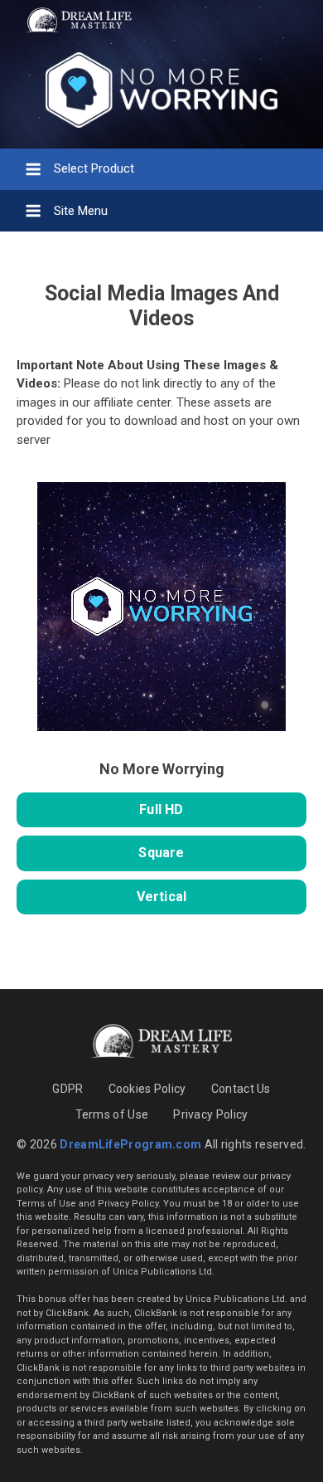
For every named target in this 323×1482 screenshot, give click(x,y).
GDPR (67, 1088)
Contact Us (241, 1088)
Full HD (161, 809)
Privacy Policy (210, 1114)
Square (161, 852)
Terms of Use (112, 1114)
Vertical (162, 896)
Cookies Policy (147, 1088)
